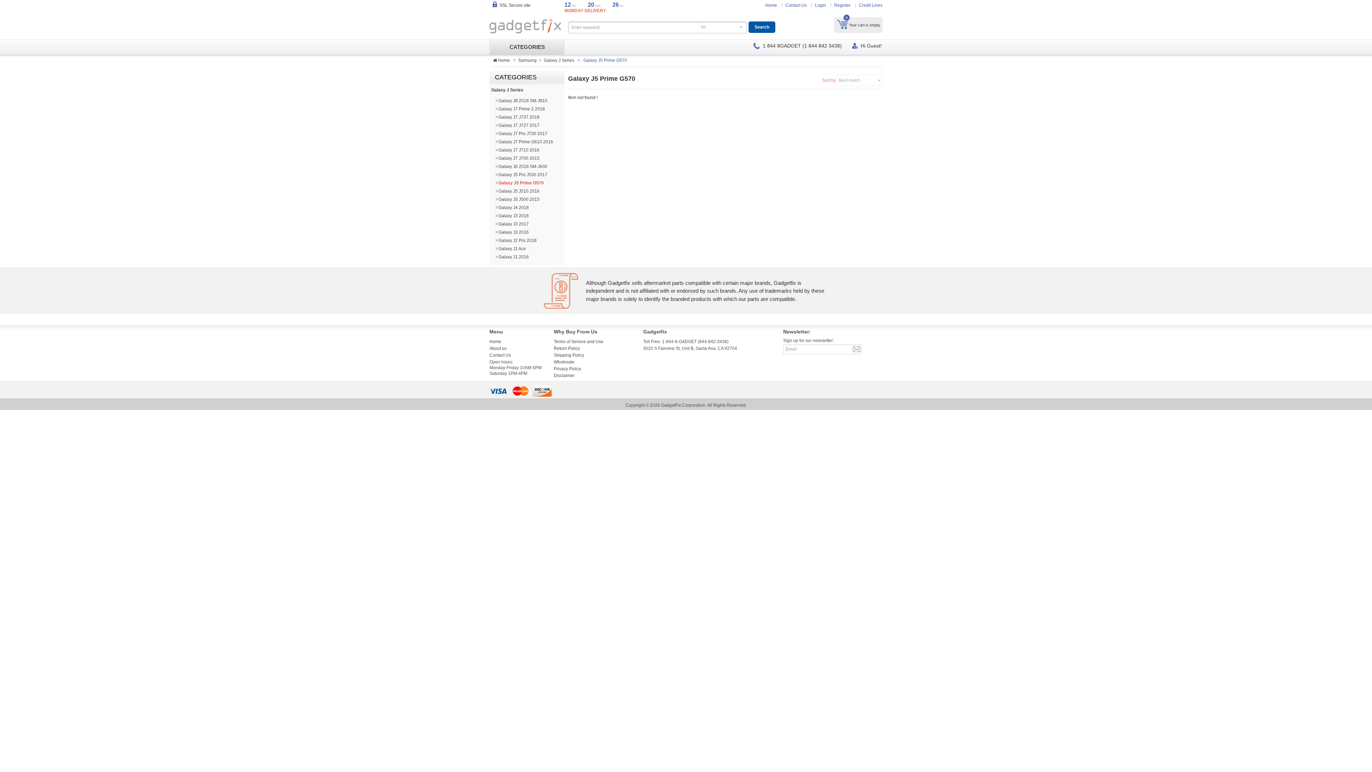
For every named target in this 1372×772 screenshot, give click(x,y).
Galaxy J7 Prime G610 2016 (525, 141)
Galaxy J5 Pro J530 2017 (522, 174)
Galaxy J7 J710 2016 (519, 150)
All (703, 27)
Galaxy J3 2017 (513, 224)
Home (771, 5)
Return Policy (567, 348)
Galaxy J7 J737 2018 (519, 117)
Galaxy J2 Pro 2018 (517, 240)
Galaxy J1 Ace (512, 248)
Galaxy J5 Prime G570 (521, 182)
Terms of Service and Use (578, 341)
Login (820, 5)
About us (498, 348)
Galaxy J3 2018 (513, 215)
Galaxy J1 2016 (513, 256)
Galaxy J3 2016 (513, 232)
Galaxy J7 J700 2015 (519, 158)
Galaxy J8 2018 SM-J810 (522, 100)
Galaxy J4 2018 (513, 207)
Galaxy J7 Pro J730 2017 (522, 133)
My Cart (842, 24)
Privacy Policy (567, 368)
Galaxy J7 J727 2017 (519, 125)
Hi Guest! (871, 46)
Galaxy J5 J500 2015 (519, 199)
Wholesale (564, 362)
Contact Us (796, 5)
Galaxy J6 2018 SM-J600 (522, 166)
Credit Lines (871, 5)
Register (842, 5)
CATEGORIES (527, 47)
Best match (849, 80)
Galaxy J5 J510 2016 (519, 191)
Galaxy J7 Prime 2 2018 (521, 109)
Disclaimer (564, 375)
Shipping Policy (569, 355)
